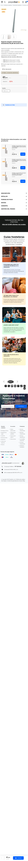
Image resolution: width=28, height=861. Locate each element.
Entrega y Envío (4, 430)
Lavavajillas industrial (22, 440)
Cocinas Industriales (22, 443)
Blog (24, 480)
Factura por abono (13, 436)
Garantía (3, 435)
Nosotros (3, 439)
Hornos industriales (22, 430)
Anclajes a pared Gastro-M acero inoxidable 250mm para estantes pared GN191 (19, 146)
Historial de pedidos (13, 433)
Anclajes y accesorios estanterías (10, 72)
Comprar (19, 858)
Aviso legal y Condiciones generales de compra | (12, 480)
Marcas (2, 444)
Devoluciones (4, 437)
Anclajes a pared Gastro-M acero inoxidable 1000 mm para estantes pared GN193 (19, 173)
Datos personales (12, 430)
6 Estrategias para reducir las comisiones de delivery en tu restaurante (11, 266)
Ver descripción (7, 69)
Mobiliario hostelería (22, 446)
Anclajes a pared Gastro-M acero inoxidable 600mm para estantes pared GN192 (19, 160)
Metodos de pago (3, 433)
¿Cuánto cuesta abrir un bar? (11, 325)
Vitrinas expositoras (22, 436)
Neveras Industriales (22, 433)
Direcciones (13, 439)
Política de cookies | (20, 479)
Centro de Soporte (3, 442)
